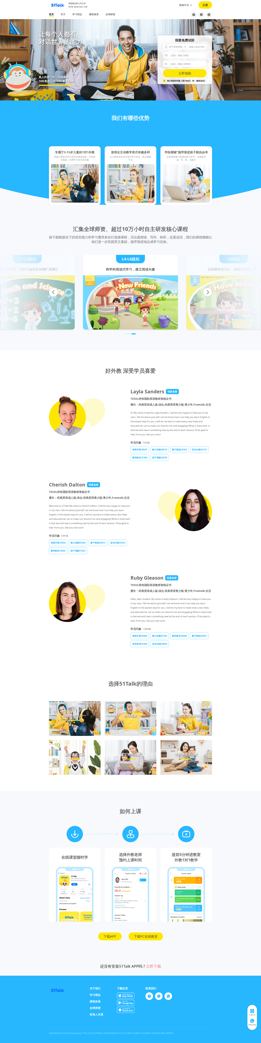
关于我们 (95, 988)
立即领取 (184, 73)
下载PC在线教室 (146, 936)
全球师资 (110, 14)
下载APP (110, 936)
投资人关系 (96, 1014)
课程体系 (94, 14)
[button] (126, 333)
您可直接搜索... (176, 46)
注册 (205, 5)
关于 (63, 14)
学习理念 (77, 14)
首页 (51, 14)
